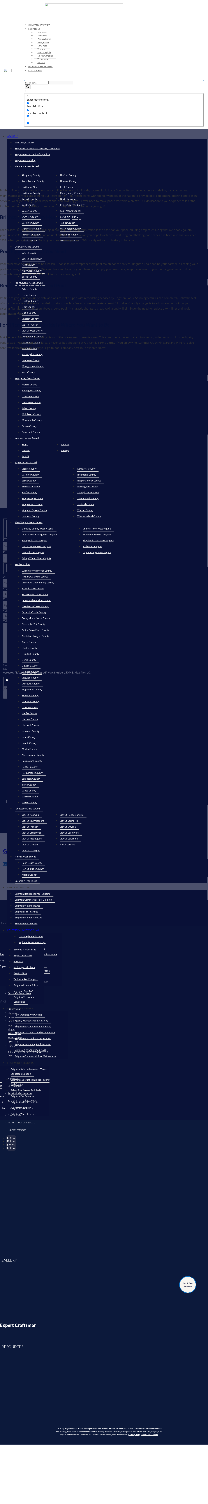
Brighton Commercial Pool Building (33, 899)
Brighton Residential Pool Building (32, 893)
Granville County (30, 701)
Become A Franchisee (40, 66)
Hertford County (30, 725)
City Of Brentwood (31, 832)
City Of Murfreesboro (33, 820)
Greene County (30, 707)
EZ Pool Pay (35, 70)
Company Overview (39, 24)
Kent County (66, 187)
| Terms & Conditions (149, 1434)
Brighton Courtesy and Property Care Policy (37, 148)
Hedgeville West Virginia (34, 540)
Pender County (29, 766)
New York (42, 45)
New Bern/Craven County (35, 606)
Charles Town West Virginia (97, 528)
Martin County (29, 748)
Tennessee (42, 59)
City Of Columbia (69, 838)
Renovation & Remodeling (23, 930)
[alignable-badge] (21, 1185)
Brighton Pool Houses (26, 923)
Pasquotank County (32, 760)
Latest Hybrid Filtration (31, 936)
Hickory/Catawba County (35, 576)
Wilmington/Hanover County (37, 570)
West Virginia (44, 52)
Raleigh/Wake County (33, 588)
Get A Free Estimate (187, 1284)
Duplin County (29, 647)
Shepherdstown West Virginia (98, 540)
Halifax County (29, 713)
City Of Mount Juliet (32, 838)
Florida (41, 62)
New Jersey (43, 42)
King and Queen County (34, 510)
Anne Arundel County (33, 181)
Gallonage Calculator (24, 967)
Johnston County (30, 731)
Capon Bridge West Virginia (97, 552)
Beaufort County (30, 653)
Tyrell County (29, 784)
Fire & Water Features (19, 1108)
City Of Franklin (30, 826)
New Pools (13, 1078)
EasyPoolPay (20, 973)
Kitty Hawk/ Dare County (35, 594)
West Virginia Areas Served (28, 522)
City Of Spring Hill (69, 820)
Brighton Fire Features (26, 911)
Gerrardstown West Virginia (36, 546)
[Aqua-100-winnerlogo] (21, 1247)
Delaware (42, 35)
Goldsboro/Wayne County (35, 636)
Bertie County (29, 659)
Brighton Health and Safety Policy (32, 154)
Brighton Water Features (27, 905)
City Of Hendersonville (71, 814)
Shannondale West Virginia (97, 534)
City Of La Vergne (31, 850)
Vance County (29, 790)
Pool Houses (14, 1115)
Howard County (68, 181)
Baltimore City (29, 187)
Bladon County (29, 665)
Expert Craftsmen (23, 955)
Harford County (68, 175)
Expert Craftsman (17, 1130)
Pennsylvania (44, 38)
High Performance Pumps (32, 942)
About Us (12, 136)
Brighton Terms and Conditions (24, 999)
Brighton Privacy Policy (26, 985)
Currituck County (31, 683)
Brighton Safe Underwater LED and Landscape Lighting (29, 1071)
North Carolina (45, 55)
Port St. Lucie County (33, 868)
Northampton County (33, 754)
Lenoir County (29, 743)
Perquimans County (32, 772)
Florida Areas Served (25, 856)
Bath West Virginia (92, 546)
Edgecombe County (32, 689)
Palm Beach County (32, 862)
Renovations (14, 1086)
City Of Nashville (30, 814)
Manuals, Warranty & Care (21, 1122)
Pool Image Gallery (24, 142)
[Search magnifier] (27, 86)
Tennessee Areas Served (27, 808)
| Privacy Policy (134, 1434)
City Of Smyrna (68, 826)
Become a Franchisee (19, 993)
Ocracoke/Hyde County (34, 612)
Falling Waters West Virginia (36, 558)
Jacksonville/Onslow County (36, 600)
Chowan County (30, 677)
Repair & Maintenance (20, 1093)
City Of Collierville (69, 832)
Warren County (85, 510)
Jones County (29, 737)
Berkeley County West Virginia (37, 528)
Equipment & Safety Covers (22, 1100)
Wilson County (29, 802)
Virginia (41, 49)
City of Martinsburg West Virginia (39, 534)
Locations (34, 28)
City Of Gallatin (30, 844)
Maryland (42, 32)
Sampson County (31, 778)
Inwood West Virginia (33, 552)
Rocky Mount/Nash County (36, 618)
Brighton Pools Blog (25, 160)
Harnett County (30, 719)
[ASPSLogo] (21, 1217)
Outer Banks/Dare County (35, 630)
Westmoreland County (89, 516)
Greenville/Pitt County (33, 624)
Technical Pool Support (26, 979)
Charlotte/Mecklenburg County (38, 582)
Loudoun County (30, 516)
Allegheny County (31, 175)
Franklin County (30, 695)
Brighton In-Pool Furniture (28, 917)
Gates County (29, 641)
